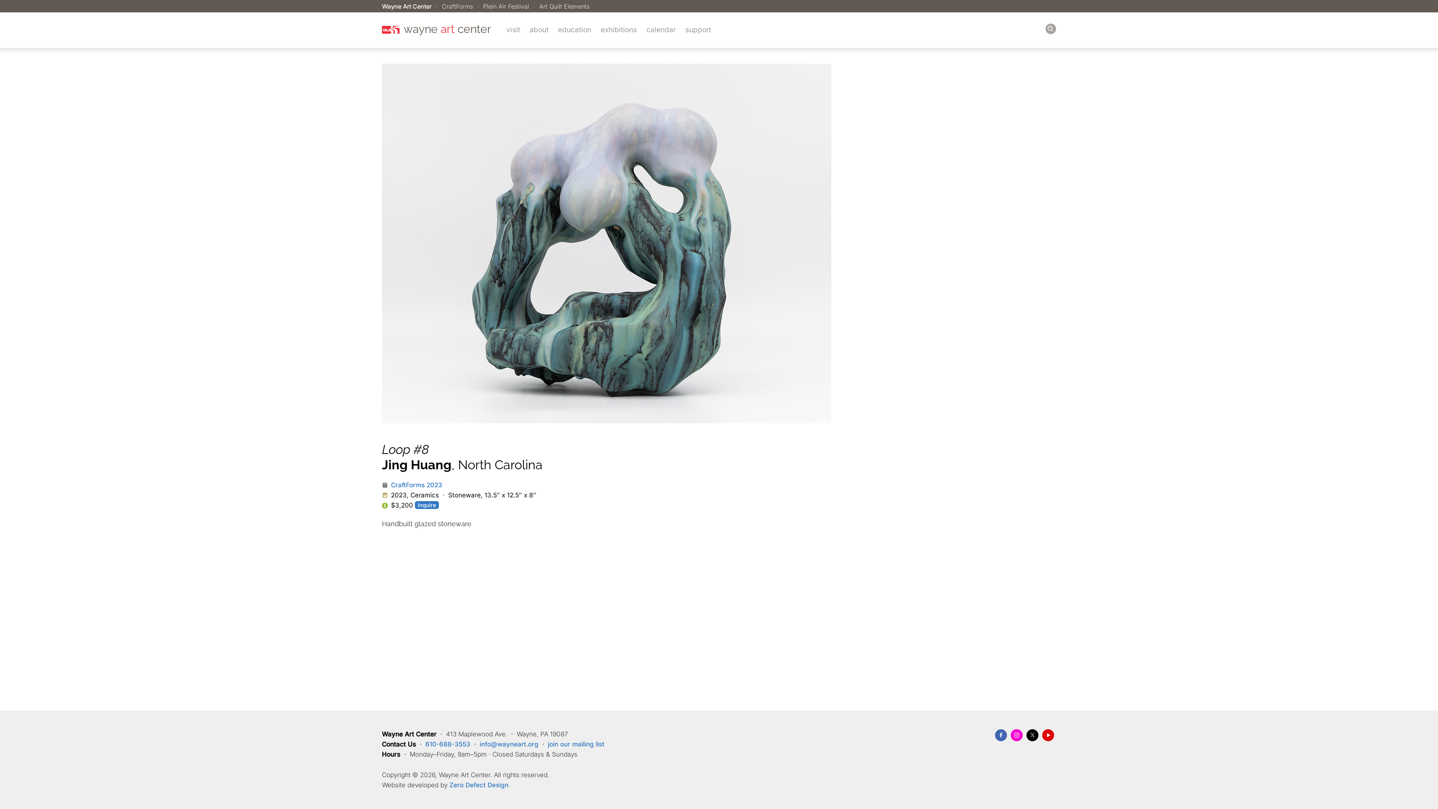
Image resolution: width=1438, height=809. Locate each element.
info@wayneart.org (509, 744)
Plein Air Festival (506, 6)
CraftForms (457, 6)
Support (698, 29)
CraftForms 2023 (416, 485)
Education (574, 29)
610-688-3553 (447, 744)
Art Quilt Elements (564, 6)
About (539, 29)
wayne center (447, 29)
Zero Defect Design (479, 785)
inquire (427, 505)
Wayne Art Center (407, 6)
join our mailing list (576, 744)
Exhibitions (619, 29)
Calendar (661, 29)
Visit (513, 29)
